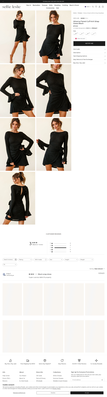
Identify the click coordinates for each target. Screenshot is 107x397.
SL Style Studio (23, 381)
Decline (53, 393)
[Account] (99, 6)
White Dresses (57, 375)
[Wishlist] (96, 6)
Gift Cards (39, 375)
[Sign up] (102, 380)
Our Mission (22, 375)
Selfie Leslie (76, 18)
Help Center (6, 375)
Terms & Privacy (41, 378)
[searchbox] (8, 259)
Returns (5, 381)
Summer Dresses (58, 378)
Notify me (89, 43)
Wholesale (39, 381)
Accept (87, 393)
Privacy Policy (56, 388)
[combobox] (25, 259)
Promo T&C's (6, 378)
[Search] (93, 6)
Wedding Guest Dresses (60, 381)
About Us (22, 378)
